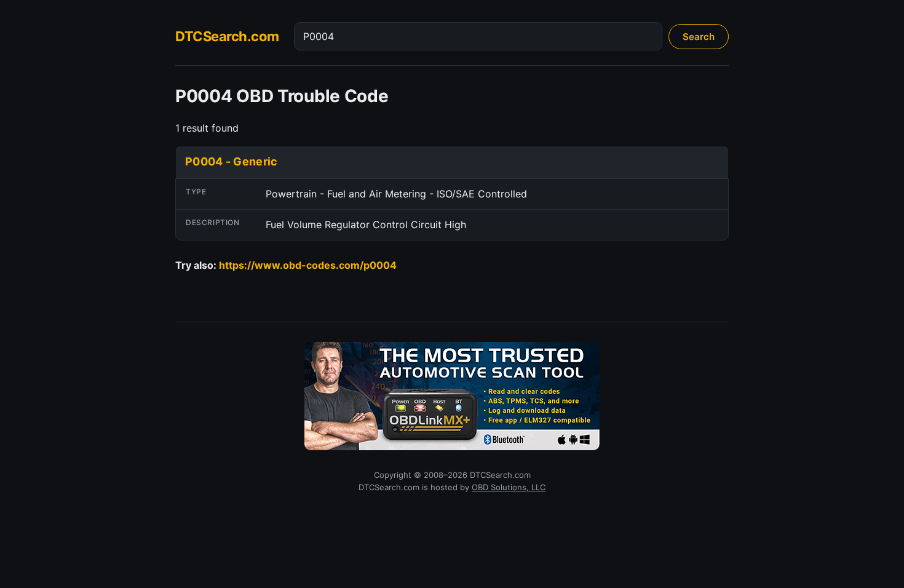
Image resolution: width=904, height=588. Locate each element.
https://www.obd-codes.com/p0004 (308, 265)
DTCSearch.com (227, 36)
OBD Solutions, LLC (508, 487)
